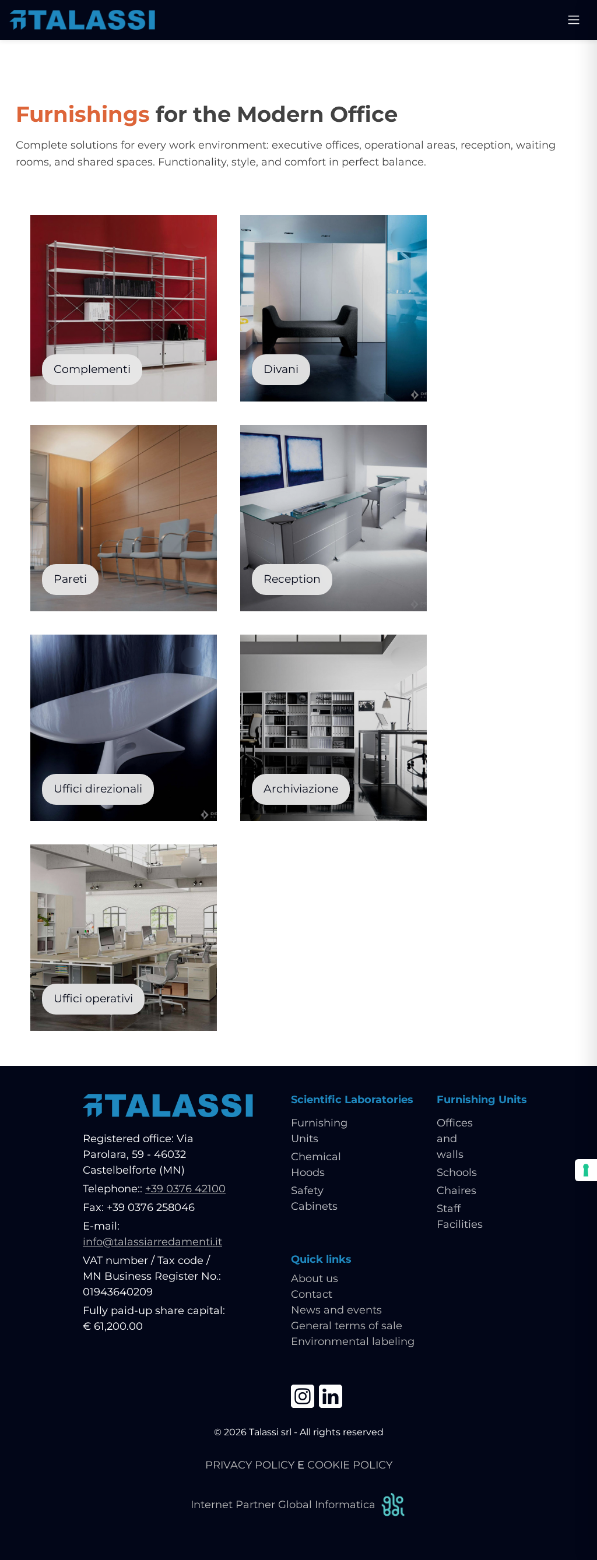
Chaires (456, 1190)
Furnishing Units (482, 1099)
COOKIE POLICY (349, 1465)
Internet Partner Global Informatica (283, 1504)
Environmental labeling (353, 1341)
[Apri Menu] (574, 19)
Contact (311, 1294)
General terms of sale (346, 1325)
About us (314, 1278)
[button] (123, 447)
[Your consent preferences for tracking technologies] (586, 1170)
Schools (457, 1172)
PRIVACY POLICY (249, 1465)
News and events (336, 1310)
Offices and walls (455, 1139)
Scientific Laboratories (352, 1099)
